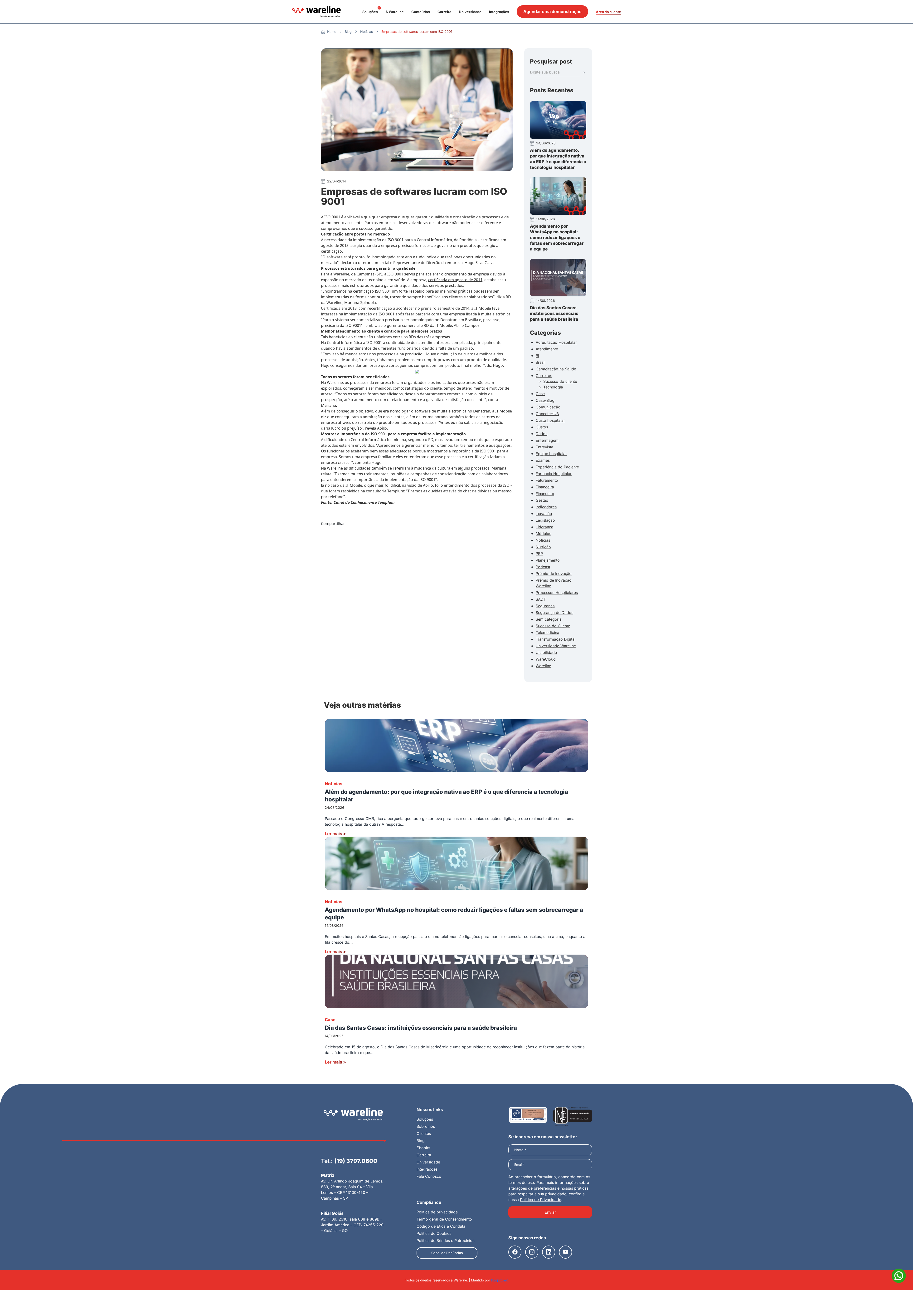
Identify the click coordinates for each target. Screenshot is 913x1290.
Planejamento (548, 560)
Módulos (543, 533)
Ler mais (335, 833)
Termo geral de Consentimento (444, 1219)
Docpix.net (499, 1280)
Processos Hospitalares (557, 592)
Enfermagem (547, 440)
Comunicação (548, 407)
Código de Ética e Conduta (441, 1226)
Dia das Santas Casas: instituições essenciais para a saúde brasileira (554, 313)
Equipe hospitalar (551, 453)
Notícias (366, 31)
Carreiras (544, 375)
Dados (541, 433)
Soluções (370, 12)
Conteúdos (420, 12)
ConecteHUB (547, 413)
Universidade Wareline (556, 645)
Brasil (540, 362)
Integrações (499, 12)
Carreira (444, 12)
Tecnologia (553, 387)
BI (537, 355)
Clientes (424, 1133)
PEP (539, 553)
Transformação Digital (555, 639)
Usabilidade (546, 652)
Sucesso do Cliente (553, 625)
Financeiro (545, 493)
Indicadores (546, 507)
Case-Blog (545, 400)
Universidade (470, 12)
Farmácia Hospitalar (554, 473)
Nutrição (543, 546)
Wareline (341, 274)
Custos (542, 427)
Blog (348, 31)
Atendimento (547, 349)
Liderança (544, 527)
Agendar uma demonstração (552, 11)
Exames (543, 460)
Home (331, 31)
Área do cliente (608, 12)
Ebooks (423, 1147)
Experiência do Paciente (557, 467)
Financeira (545, 487)
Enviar (550, 1212)
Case (540, 393)
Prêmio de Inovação (554, 573)
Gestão (542, 500)
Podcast (543, 566)
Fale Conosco (429, 1176)
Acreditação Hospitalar (556, 342)
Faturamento (547, 480)
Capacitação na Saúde (556, 369)
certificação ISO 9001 (372, 291)
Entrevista (544, 447)
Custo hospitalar (550, 420)
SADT (541, 599)
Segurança (545, 605)
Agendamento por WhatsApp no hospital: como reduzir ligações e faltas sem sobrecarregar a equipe (557, 237)
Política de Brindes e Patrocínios (445, 1240)
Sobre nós (426, 1126)
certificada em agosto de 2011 (455, 279)
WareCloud (546, 659)
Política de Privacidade (540, 1199)
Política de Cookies (434, 1233)
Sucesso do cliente (560, 381)
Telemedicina (547, 632)
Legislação (545, 520)
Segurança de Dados (554, 612)
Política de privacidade (437, 1212)
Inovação (544, 513)
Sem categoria (549, 619)
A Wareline (394, 12)
